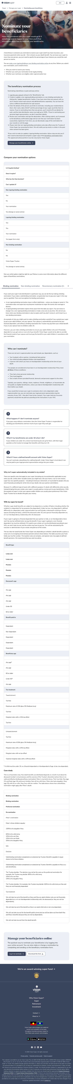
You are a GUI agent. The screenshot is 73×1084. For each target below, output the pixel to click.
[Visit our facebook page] (32, 1048)
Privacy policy (24, 1056)
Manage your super (15, 8)
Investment (36, 1007)
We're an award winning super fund (35, 969)
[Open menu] (70, 3)
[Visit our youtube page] (41, 1048)
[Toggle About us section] (39, 1016)
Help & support (48, 1056)
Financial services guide (35, 1056)
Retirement (36, 1004)
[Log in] (67, 3)
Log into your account (16, 95)
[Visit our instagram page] (35, 1048)
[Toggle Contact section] (39, 1013)
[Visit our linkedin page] (38, 1048)
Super (4, 8)
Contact (35, 1013)
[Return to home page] (8, 3)
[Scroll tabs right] (68, 286)
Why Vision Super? (36, 998)
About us (35, 1016)
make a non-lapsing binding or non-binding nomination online (28, 63)
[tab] (11, 286)
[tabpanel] (36, 314)
